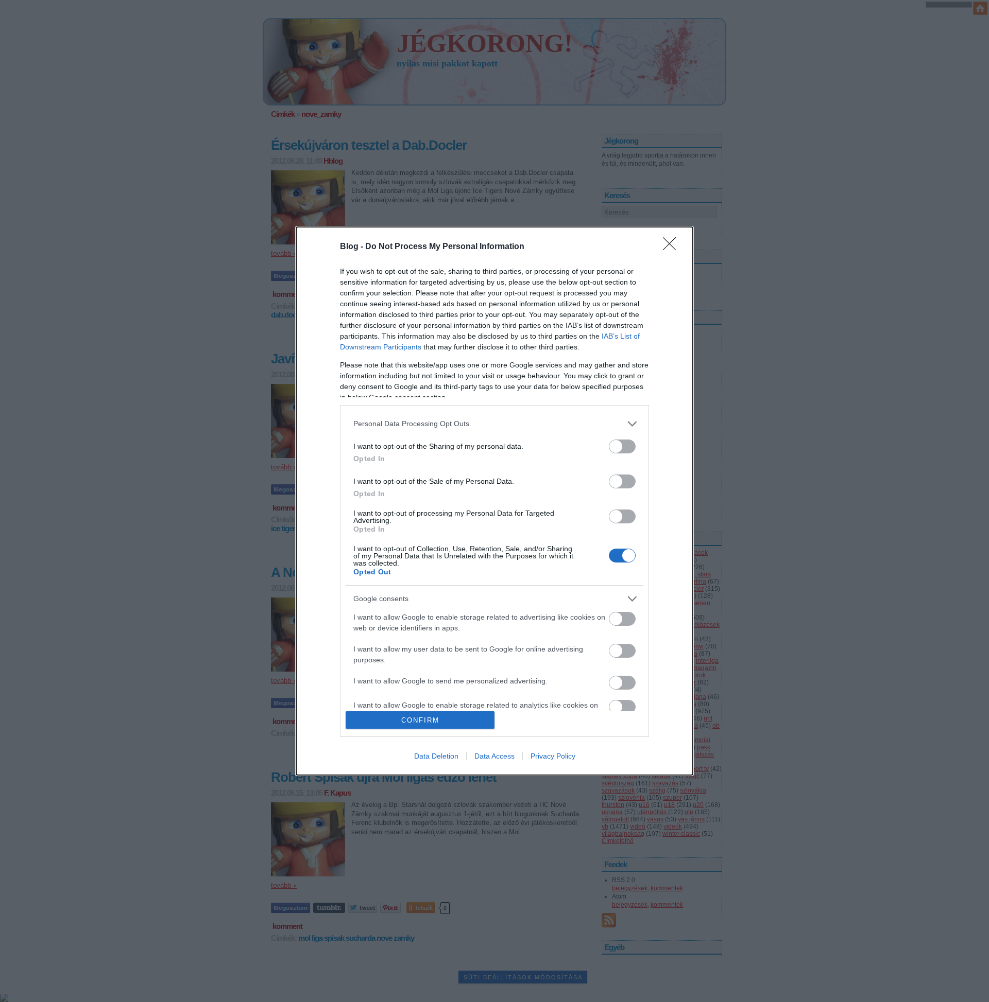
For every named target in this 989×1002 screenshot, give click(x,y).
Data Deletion (436, 756)
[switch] (622, 446)
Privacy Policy (553, 756)
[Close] (673, 247)
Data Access (494, 756)
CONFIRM (420, 720)
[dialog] (494, 501)
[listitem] (494, 423)
